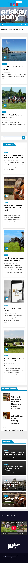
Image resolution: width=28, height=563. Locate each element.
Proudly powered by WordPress (10, 556)
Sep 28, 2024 (8, 160)
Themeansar (14, 557)
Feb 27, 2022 (8, 263)
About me (9, 560)
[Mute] (22, 533)
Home (4, 560)
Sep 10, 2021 (7, 120)
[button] (21, 24)
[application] (14, 528)
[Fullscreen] (25, 533)
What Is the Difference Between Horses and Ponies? (13, 207)
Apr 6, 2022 (8, 488)
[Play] (3, 533)
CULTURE (6, 480)
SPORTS (13, 412)
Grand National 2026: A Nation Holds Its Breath (14, 454)
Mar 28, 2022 (8, 213)
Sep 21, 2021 (7, 72)
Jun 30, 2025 (8, 457)
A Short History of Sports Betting (17, 418)
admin (16, 160)
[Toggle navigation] (25, 24)
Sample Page (21, 560)
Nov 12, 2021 (8, 363)
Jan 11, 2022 (8, 313)
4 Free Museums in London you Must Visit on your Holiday (13, 484)
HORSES (6, 152)
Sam (14, 72)
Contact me (14, 560)
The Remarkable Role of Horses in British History (13, 468)
